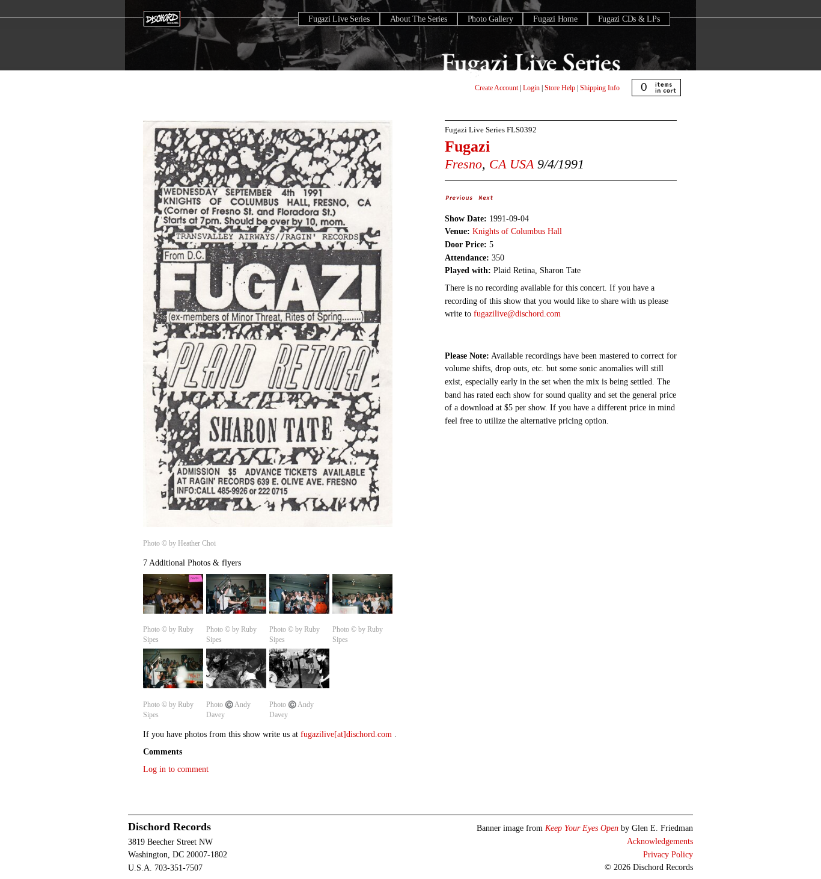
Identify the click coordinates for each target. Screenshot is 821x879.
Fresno (463, 163)
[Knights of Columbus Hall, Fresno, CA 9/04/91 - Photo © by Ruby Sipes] (173, 614)
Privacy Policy (668, 854)
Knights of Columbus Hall (517, 231)
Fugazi (467, 146)
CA (497, 163)
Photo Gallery (490, 18)
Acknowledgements (660, 841)
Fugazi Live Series (339, 18)
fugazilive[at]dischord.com (347, 734)
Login (531, 88)
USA (522, 163)
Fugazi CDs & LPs (629, 18)
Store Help (560, 88)
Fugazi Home (555, 18)
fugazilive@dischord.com (517, 313)
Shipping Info (600, 88)
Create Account (496, 88)
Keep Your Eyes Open (581, 828)
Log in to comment (176, 769)
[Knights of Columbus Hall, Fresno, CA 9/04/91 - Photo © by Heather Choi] (267, 527)
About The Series (418, 18)
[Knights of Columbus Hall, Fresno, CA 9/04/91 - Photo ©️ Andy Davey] (236, 689)
